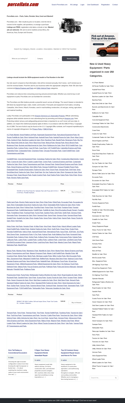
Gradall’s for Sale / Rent (25, 218)
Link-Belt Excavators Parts (16, 242)
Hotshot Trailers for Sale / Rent (40, 229)
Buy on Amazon (76, 192)
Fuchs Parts (39, 213)
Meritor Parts (22, 256)
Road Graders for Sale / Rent (72, 275)
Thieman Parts (31, 313)
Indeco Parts (27, 232)
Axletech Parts (16, 140)
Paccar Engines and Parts (36, 267)
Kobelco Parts (23, 237)
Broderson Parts (12, 145)
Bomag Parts (59, 143)
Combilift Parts (12, 159)
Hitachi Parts (56, 226)
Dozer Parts (54, 169)
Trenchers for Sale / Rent (69, 315)
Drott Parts (38, 172)
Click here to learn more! (87, 400)
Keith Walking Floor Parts (61, 234)
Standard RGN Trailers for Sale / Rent (48, 283)
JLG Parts (80, 232)
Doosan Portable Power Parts (68, 167)
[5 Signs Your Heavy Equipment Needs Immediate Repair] (44, 346)
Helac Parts (11, 226)
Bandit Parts (60, 140)
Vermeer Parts (63, 318)
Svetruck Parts (51, 285)
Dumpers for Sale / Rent (73, 172)
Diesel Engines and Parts (20, 167)
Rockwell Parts (12, 277)
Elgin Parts (48, 202)
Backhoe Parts (50, 140)
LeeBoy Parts (42, 240)
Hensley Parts (28, 226)
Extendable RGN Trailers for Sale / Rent (61, 205)
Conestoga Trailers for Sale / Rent (48, 159)
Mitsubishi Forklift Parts (31, 258)
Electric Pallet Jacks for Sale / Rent (31, 202)
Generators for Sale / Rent (28, 215)
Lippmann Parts (31, 242)
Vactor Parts (53, 318)
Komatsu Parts (53, 237)
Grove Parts (48, 218)
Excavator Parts (66, 202)
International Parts (53, 232)
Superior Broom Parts (37, 285)
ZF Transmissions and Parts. (17, 326)
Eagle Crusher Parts (39, 175)
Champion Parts (37, 151)
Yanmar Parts (78, 323)
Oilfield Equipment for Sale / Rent (49, 264)
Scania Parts (41, 277)
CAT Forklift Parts (54, 148)
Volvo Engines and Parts (15, 321)
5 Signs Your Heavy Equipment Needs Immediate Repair (42, 352)
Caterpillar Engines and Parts (71, 148)
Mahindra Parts (12, 245)
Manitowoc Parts (32, 251)
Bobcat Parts (50, 143)
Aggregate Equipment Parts (46, 135)
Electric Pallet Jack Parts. (20, 178)
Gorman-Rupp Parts (74, 215)
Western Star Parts (67, 321)
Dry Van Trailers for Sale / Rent (53, 172)
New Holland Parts (33, 261)
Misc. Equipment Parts (14, 258)
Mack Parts (53, 242)
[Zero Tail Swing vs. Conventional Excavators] (17, 346)
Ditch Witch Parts (36, 167)
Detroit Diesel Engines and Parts (66, 164)
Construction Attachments (70, 159)
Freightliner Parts (17, 213)
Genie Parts (52, 215)
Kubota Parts (77, 237)
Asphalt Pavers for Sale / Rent (63, 137)
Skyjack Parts (74, 280)
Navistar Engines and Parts (16, 261)
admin (38, 360)
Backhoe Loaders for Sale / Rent (33, 140)
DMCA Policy (48, 129)
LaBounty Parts (12, 240)
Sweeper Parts (62, 285)
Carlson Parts (23, 148)
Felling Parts (29, 207)
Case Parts (43, 148)
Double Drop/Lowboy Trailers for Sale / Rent (34, 169)
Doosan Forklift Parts (49, 167)
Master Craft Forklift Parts (56, 253)
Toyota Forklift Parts (51, 313)
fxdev (11, 357)
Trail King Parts (16, 315)
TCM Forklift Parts (25, 288)
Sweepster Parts (73, 285)
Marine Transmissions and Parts (18, 253)
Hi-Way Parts (38, 226)
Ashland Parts (33, 137)
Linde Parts (62, 240)
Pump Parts (25, 275)
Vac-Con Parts (43, 318)
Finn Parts (57, 207)
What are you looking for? (20, 58)
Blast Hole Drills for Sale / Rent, (22, 143)
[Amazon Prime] (63, 193)
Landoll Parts (32, 240)
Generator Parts (12, 215)
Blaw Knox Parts (39, 143)
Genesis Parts (42, 215)
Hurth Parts (56, 229)
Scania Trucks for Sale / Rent (57, 277)
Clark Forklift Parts (68, 151)
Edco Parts (73, 175)
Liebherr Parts (52, 240)
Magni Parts (76, 242)
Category (40, 58)
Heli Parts (19, 226)
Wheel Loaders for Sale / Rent (27, 323)
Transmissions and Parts (30, 315)
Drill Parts (72, 169)
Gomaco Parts (62, 215)
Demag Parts (49, 164)
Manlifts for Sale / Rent (47, 251)
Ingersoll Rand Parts (39, 232)
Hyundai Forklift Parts (14, 232)
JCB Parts (72, 232)
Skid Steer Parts (63, 280)
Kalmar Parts (46, 234)
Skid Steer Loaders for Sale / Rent (45, 280)
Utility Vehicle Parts (43, 88)
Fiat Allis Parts (39, 207)
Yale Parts (69, 323)
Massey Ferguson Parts (38, 253)
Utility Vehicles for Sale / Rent (27, 318)
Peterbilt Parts (18, 269)
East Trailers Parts (53, 175)
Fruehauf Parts (29, 213)
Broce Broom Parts (71, 143)
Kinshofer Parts (12, 237)
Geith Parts (66, 213)
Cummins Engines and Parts (62, 162)
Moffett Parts (44, 258)
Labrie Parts (22, 240)
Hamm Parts (66, 218)
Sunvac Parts (24, 285)
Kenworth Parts (75, 234)
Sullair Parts (15, 285)
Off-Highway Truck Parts (59, 261)
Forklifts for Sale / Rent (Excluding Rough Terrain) (60, 210)
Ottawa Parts (22, 267)
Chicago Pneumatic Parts (52, 151)
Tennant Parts (11, 313)
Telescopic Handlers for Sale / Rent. (57, 288)
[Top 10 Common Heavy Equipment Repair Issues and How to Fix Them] (70, 346)
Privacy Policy (37, 129)
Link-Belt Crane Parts (74, 240)
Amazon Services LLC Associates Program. (50, 116)
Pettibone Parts (29, 269)
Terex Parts (21, 313)
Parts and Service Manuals (66, 267)
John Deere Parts (13, 234)
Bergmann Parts (71, 140)
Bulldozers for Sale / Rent (56, 145)
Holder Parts (24, 229)
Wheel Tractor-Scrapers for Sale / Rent (51, 323)
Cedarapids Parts (25, 151)
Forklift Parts (37, 210)
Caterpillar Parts (12, 151)
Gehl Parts (58, 213)
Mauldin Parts (70, 253)
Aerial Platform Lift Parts (28, 135)
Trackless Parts (64, 313)
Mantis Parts (59, 251)
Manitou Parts (21, 251)
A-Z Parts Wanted (13, 135)
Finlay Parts (49, 207)
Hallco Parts (57, 218)
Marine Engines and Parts (24, 88)
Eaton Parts (65, 175)
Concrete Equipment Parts (27, 159)
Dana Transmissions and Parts (33, 164)
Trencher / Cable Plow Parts (50, 315)
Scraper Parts (72, 277)
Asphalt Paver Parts (46, 137)
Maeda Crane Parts (64, 242)
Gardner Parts (49, 213)
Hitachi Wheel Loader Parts (71, 226)
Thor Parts (40, 313)
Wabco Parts (45, 321)
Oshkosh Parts (12, 267)
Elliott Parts (57, 202)
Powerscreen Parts (13, 275)
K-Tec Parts (37, 234)
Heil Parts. (19, 221)
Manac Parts (11, 251)
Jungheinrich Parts (26, 234)
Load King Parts (43, 242)
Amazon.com (69, 118)
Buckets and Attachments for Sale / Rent (33, 145)
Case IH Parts (33, 148)
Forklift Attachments (26, 210)
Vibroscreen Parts (75, 318)
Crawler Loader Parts (34, 162)
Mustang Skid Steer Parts (58, 258)
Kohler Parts (33, 237)
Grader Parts (38, 218)
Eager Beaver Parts (24, 175)
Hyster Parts (74, 229)
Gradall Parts (11, 218)
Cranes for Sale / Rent (19, 162)
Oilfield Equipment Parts (28, 264)
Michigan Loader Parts (44, 256)
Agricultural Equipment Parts (67, 135)
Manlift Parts (22, 245)
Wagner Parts (55, 321)
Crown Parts (47, 162)
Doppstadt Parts (12, 169)
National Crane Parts (75, 258)
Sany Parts (32, 277)
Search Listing (72, 58)
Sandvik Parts (23, 277)
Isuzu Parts (64, 232)
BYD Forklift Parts (72, 145)
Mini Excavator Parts (73, 256)
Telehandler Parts (38, 288)
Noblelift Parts (45, 261)
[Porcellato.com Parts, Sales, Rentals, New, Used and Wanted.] (23, 5)
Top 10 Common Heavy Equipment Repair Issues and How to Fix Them (70, 352)
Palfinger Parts (51, 267)
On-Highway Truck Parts (69, 264)
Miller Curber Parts (59, 256)
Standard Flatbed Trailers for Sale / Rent (21, 283)
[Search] (116, 378)
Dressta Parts (63, 169)
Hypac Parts (64, 229)
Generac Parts (76, 213)
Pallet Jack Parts (12, 202)
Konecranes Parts (65, 237)
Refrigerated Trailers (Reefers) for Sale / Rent (45, 275)
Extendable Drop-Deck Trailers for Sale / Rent (31, 205)
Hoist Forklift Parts (13, 229)
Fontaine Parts (67, 207)
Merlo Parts (31, 256)
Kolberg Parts (43, 237)
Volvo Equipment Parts (33, 321)
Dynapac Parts (12, 175)
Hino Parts (47, 226)
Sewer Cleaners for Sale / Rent (22, 280)
